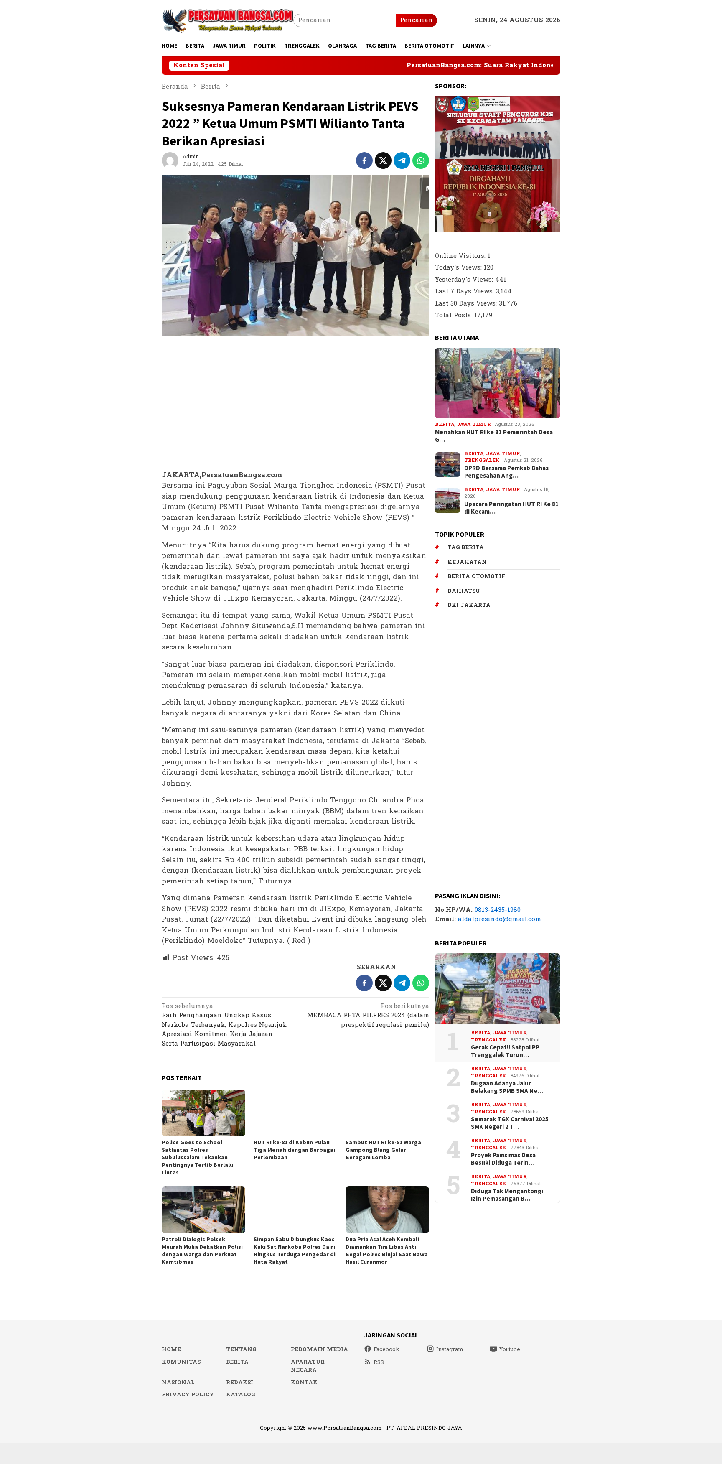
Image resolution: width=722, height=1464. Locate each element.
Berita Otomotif (476, 576)
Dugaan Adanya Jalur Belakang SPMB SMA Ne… (507, 1087)
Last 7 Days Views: (465, 291)
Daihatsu (463, 591)
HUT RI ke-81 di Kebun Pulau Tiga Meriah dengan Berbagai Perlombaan (294, 1149)
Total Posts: (454, 315)
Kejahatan (467, 562)
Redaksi (239, 1382)
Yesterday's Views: (465, 279)
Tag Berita (465, 547)
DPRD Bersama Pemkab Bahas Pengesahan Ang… (506, 471)
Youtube (509, 1349)
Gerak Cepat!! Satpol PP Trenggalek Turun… (505, 1051)
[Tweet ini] (383, 160)
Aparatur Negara (308, 1366)
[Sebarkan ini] (364, 160)
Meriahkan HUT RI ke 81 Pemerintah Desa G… (494, 435)
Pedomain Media (319, 1349)
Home (171, 1349)
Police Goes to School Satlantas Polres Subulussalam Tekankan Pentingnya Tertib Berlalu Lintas (197, 1157)
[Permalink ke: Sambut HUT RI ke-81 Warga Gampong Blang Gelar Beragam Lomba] (387, 1113)
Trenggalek (482, 460)
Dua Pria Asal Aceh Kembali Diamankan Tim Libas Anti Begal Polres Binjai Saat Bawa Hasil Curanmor (387, 1250)
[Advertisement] (295, 403)
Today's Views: (459, 267)
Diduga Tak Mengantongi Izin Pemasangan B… (507, 1194)
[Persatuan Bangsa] (227, 20)
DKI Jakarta (469, 605)
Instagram (449, 1349)
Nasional (178, 1382)
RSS (379, 1362)
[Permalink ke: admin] (170, 160)
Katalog (240, 1395)
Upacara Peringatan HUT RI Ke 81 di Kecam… (511, 507)
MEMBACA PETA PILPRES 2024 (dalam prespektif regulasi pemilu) (368, 1016)
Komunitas (181, 1362)
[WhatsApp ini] (420, 160)
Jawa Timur (474, 424)
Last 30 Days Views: (467, 303)
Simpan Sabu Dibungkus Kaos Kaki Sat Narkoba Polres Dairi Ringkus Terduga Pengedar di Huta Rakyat (295, 1250)
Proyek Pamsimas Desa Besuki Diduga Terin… (503, 1158)
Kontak (304, 1382)
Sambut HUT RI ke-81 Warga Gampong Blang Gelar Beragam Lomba (383, 1149)
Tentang (241, 1349)
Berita (444, 424)
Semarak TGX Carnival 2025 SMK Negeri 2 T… (510, 1122)
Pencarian (416, 20)
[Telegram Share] (402, 160)
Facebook (386, 1349)
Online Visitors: (461, 256)
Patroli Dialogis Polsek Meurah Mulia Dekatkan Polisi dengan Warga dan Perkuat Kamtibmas (202, 1250)
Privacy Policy (188, 1395)
